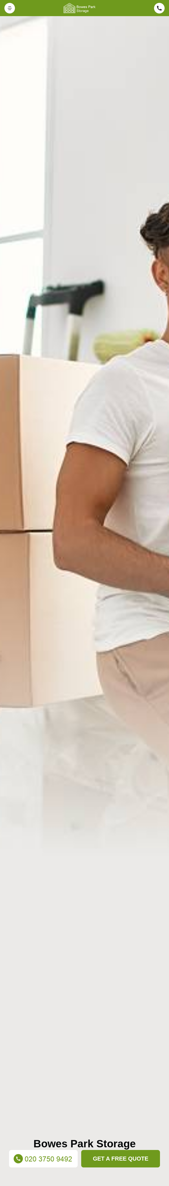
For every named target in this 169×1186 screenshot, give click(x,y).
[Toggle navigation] (9, 8)
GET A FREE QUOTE (120, 1158)
